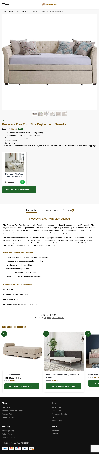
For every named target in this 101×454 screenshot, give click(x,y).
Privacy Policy (8, 414)
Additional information (50, 210)
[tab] (32, 210)
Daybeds (12, 11)
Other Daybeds (22, 11)
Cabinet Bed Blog (9, 417)
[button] (93, 17)
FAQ (53, 417)
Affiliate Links (57, 421)
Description (31, 210)
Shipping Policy (8, 431)
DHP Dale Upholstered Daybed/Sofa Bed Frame (63, 375)
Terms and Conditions (60, 414)
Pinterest (55, 431)
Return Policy (7, 434)
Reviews (68, 210)
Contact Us (56, 411)
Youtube (55, 433)
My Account (56, 407)
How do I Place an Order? (12, 411)
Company (6, 407)
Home (4, 11)
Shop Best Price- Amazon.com (18, 189)
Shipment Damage (9, 437)
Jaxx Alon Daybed (12, 374)
